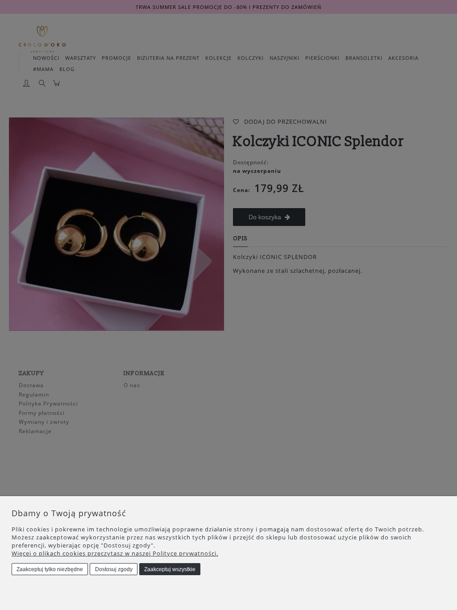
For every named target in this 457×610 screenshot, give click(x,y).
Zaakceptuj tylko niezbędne (50, 569)
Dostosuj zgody (114, 569)
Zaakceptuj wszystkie (169, 569)
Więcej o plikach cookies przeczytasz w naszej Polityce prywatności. (115, 553)
